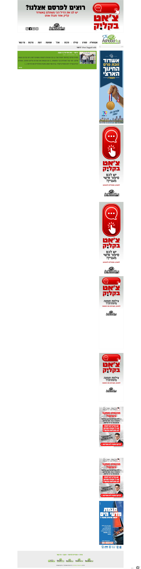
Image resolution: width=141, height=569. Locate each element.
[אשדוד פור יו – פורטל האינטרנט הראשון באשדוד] (113, 39)
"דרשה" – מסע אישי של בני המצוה (68, 53)
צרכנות (30, 42)
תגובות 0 (64, 54)
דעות (40, 42)
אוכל (58, 42)
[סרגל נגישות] (138, 567)
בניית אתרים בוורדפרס (77, 565)
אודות (81, 555)
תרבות (66, 42)
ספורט (84, 42)
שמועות (49, 42)
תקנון (64, 555)
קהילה (75, 42)
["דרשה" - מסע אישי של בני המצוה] (87, 58)
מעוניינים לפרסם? (73, 555)
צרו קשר (22, 42)
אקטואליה (94, 42)
